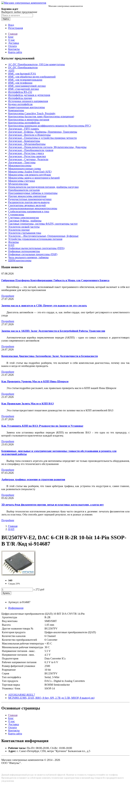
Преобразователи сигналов (24, 190)
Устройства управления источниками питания (35, 239)
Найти (6, 19)
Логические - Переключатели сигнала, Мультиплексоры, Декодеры (47, 147)
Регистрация (15, 28)
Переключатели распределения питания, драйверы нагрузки (43, 186)
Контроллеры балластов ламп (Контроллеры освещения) (41, 116)
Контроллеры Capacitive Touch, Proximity (31, 113)
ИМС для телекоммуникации (25, 79)
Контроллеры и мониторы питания (28, 119)
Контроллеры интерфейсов (24, 122)
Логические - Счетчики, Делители (28, 159)
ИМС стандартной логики (23, 88)
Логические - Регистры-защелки (27, 156)
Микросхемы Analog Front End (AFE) (30, 171)
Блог (11, 36)
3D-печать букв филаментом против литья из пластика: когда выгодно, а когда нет (52, 504)
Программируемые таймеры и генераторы (32, 193)
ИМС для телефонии (20, 82)
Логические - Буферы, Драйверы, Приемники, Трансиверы (42, 131)
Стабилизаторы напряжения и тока (28, 211)
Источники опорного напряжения (28, 101)
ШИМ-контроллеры (19, 260)
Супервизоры (16, 214)
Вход (11, 24)
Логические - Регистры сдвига (26, 153)
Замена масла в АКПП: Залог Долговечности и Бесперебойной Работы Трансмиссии (53, 330)
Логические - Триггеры (21, 162)
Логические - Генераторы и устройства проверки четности (42, 137)
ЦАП (11, 245)
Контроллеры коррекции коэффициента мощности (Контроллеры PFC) (49, 125)
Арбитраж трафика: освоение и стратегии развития (33, 479)
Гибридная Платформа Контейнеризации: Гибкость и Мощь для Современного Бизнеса (55, 280)
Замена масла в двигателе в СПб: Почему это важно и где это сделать (44, 305)
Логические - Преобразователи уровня (30, 150)
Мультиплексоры (18, 183)
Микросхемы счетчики (21, 180)
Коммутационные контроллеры (26, 107)
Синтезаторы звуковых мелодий (27, 205)
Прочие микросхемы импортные (27, 196)
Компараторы (16, 110)
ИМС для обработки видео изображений (32, 76)
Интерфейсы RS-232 (20, 92)
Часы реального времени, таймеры (28, 257)
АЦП (11, 70)
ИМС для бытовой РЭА (22, 73)
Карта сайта (15, 52)
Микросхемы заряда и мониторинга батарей (34, 177)
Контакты (14, 49)
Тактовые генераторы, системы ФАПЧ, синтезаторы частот (43, 223)
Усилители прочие (19, 229)
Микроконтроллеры (19, 165)
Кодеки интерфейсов (20, 104)
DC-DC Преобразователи (23, 67)
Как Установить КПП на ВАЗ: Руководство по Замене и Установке (42, 425)
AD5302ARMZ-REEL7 (21, 694)
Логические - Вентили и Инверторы (29, 134)
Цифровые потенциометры (24, 251)
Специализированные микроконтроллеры (32, 208)
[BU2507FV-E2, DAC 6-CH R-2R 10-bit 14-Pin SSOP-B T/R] (18, 574)
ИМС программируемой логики (27, 85)
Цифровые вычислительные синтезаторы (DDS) (36, 248)
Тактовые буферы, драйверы (24, 220)
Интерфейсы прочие (20, 98)
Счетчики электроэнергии (23, 217)
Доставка (13, 43)
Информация (15, 607)
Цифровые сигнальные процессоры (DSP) (32, 254)
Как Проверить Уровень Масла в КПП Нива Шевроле (35, 381)
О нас (11, 39)
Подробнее (7, 295)
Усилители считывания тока (24, 232)
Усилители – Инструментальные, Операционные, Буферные (43, 235)
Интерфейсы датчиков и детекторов (29, 95)
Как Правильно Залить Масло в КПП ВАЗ (27, 403)
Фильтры (13, 242)
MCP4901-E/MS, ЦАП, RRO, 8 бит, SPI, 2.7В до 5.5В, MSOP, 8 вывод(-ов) (51, 697)
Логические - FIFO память (23, 128)
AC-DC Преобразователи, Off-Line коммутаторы (36, 64)
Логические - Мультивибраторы (27, 144)
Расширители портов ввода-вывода (28, 202)
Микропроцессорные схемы (24, 168)
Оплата (12, 46)
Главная (12, 33)
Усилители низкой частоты (24, 226)
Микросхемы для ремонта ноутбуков (29, 174)
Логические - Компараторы (24, 141)
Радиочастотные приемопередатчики (30, 199)
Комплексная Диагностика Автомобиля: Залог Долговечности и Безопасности (49, 356)
